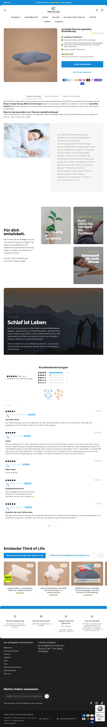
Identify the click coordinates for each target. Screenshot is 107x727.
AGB (5, 661)
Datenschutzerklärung (13, 667)
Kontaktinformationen (18, 720)
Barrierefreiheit (10, 670)
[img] (10, 411)
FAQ (5, 664)
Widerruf (7, 657)
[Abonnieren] (47, 696)
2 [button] (52, 526)
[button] (42, 372)
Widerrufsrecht (8, 718)
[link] (52, 650)
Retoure (7, 654)
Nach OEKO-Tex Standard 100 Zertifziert (85, 227)
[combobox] (8, 2)
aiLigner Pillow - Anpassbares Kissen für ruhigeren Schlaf (19, 589)
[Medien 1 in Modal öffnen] (30, 55)
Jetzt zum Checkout (82, 72)
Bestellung (8, 648)
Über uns (7, 674)
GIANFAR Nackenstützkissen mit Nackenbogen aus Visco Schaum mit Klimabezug (87, 590)
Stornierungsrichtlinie (10, 723)
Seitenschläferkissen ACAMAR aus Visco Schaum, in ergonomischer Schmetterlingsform (53, 590)
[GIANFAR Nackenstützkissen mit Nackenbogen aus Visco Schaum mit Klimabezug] (87, 574)
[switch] (100, 719)
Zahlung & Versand (11, 651)
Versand (34, 718)
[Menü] (103, 706)
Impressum (7, 720)
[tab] (25, 555)
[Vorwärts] (100, 555)
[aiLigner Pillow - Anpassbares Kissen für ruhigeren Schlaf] (20, 574)
